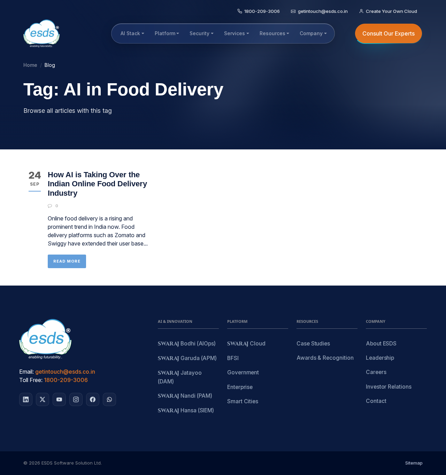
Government (243, 372)
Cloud (246, 344)
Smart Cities (242, 401)
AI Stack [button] (130, 33)
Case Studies (313, 343)
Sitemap (414, 463)
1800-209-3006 (66, 379)
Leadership (380, 358)
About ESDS (381, 343)
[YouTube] (59, 399)
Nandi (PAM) (185, 396)
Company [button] (311, 33)
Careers (376, 372)
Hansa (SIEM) (186, 410)
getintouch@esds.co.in (65, 371)
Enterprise (240, 387)
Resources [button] (272, 33)
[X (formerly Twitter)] (42, 399)
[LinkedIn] (25, 399)
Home (30, 65)
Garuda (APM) (187, 358)
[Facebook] (92, 399)
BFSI (233, 358)
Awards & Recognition (325, 358)
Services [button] (234, 33)
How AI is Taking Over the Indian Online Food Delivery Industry (97, 183)
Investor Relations (389, 386)
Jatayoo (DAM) (180, 376)
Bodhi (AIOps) (187, 344)
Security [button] (199, 33)
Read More (66, 261)
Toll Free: (31, 379)
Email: (26, 371)
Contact (376, 401)
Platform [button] (165, 33)
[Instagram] (76, 399)
